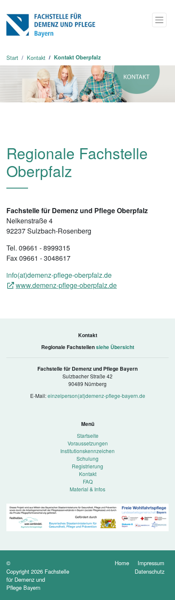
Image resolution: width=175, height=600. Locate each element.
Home (122, 563)
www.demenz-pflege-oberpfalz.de (66, 285)
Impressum (151, 563)
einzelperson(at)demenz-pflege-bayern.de (96, 395)
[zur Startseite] (50, 24)
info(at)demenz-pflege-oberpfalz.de (59, 275)
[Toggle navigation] (159, 20)
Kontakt (36, 58)
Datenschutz (149, 571)
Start (12, 58)
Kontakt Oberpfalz (77, 57)
